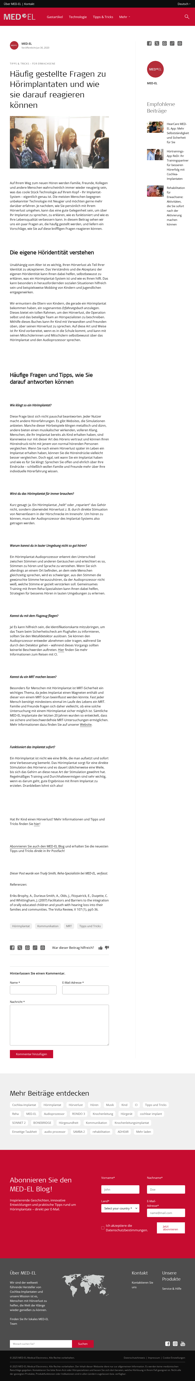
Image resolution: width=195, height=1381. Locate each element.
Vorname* (108, 1178)
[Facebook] (12, 947)
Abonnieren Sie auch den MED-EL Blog (37, 846)
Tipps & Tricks (20, 63)
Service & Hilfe (171, 1288)
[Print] (42, 947)
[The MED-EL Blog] (19, 17)
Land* (105, 1201)
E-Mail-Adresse (73, 982)
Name (15, 982)
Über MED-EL (12, 4)
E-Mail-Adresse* (153, 1203)
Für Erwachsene (43, 63)
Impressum (154, 1357)
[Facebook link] (167, 1344)
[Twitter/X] (20, 947)
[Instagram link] (175, 1344)
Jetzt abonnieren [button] (170, 1227)
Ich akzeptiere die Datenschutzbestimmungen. (127, 1227)
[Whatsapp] (27, 947)
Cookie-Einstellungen (174, 1357)
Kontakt (29, 4)
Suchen (83, 1344)
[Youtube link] (183, 1344)
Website (86, 724)
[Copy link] (35, 947)
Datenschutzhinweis (134, 1357)
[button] (125, 17)
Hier (61, 650)
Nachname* (155, 1178)
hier (37, 824)
